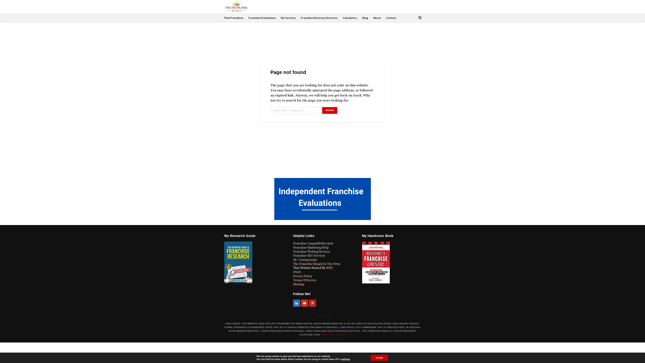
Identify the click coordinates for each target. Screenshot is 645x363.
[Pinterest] (312, 303)
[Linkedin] (296, 303)
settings (345, 359)
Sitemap (298, 284)
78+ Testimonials (305, 260)
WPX (329, 268)
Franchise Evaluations (262, 17)
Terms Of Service (304, 280)
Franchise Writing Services (311, 252)
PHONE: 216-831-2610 (333, 334)
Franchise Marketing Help (311, 248)
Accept (379, 357)
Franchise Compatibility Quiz (313, 243)
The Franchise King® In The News (316, 264)
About (377, 17)
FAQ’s (297, 272)
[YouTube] (304, 303)
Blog (365, 17)
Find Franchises (233, 17)
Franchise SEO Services (309, 256)
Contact (391, 17)
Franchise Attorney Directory (319, 17)
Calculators (350, 17)
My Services (288, 17)
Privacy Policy (302, 276)
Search (330, 110)
